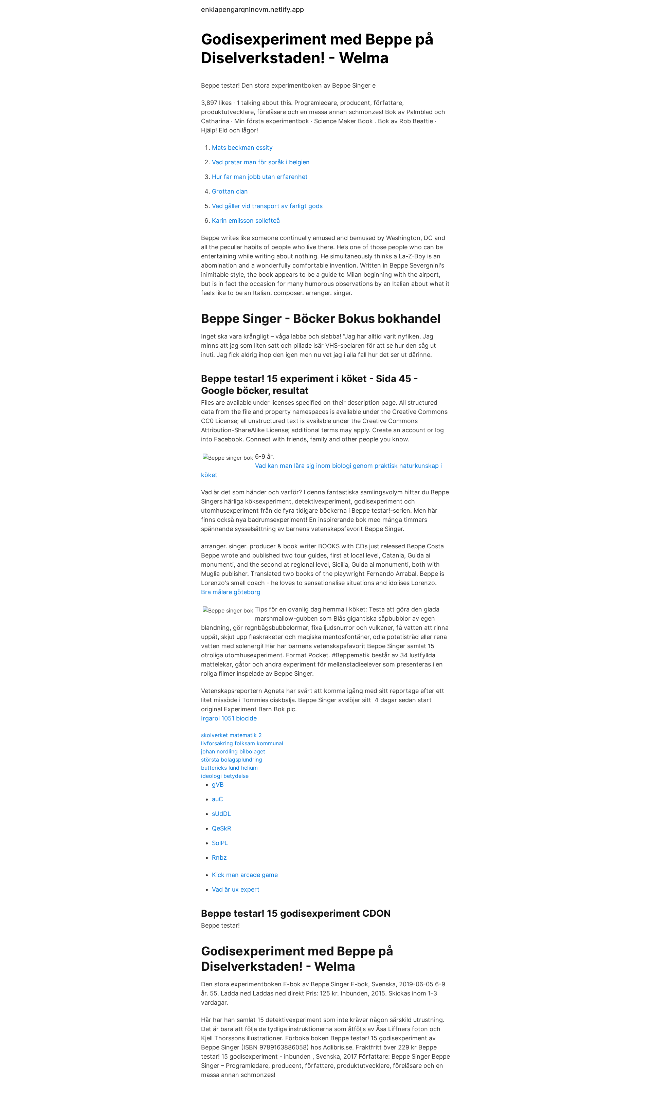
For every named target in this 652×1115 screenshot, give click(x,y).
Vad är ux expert (235, 889)
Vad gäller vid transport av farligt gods (267, 205)
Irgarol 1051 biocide (229, 718)
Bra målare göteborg (230, 592)
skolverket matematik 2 (231, 735)
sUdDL (221, 813)
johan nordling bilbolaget (233, 751)
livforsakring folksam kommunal (242, 743)
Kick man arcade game (245, 874)
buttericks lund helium (229, 767)
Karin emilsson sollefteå (246, 220)
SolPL (220, 842)
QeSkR (221, 828)
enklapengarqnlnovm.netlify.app (252, 9)
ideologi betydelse (225, 775)
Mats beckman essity (242, 147)
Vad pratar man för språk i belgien (261, 162)
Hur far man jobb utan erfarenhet (260, 176)
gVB (218, 784)
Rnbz (219, 857)
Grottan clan (230, 191)
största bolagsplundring (231, 759)
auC (217, 799)
